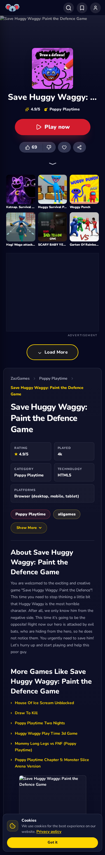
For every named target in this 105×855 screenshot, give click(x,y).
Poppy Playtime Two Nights (40, 723)
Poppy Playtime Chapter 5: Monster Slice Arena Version (52, 763)
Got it (52, 842)
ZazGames (20, 378)
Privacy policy (48, 831)
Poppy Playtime (53, 378)
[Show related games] (52, 163)
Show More (27, 527)
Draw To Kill (26, 713)
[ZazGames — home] (13, 7)
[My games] (82, 8)
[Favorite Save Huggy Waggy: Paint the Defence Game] (64, 147)
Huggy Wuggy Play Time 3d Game (46, 733)
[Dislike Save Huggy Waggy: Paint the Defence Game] (49, 147)
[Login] (95, 8)
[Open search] (68, 8)
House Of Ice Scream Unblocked (44, 703)
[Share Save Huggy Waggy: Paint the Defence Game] (79, 147)
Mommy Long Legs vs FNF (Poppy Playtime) (45, 747)
